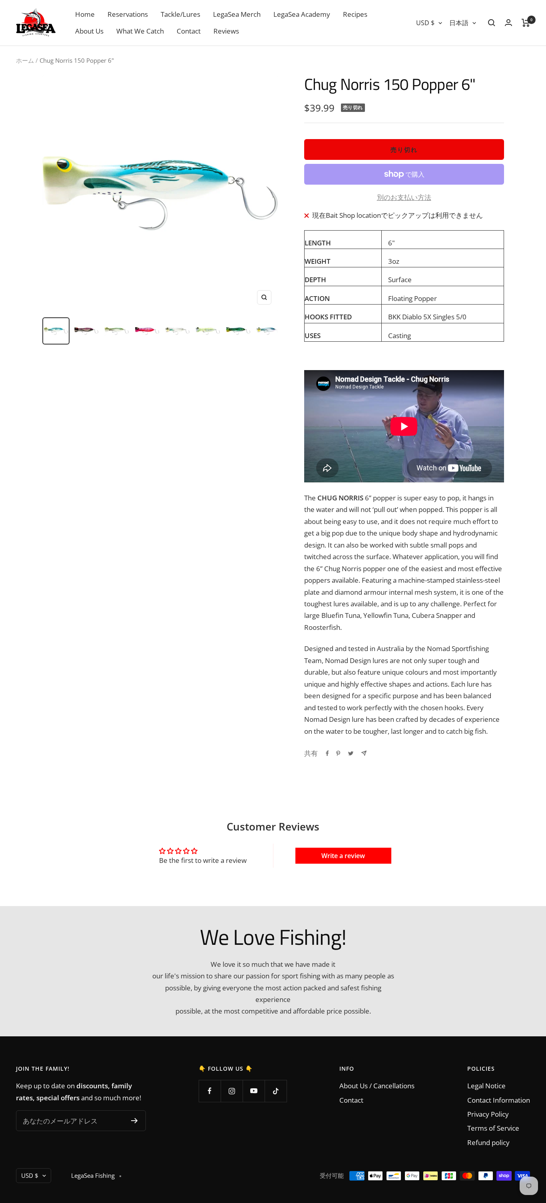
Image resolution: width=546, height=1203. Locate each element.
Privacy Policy (488, 1114)
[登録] (134, 1120)
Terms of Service (493, 1128)
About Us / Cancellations (376, 1085)
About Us (89, 31)
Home (85, 14)
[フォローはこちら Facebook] (210, 1091)
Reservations (128, 14)
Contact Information (498, 1100)
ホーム (25, 60)
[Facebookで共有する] (327, 753)
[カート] (526, 23)
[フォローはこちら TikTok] (276, 1091)
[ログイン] (508, 22)
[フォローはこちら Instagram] (232, 1091)
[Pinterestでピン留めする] (338, 753)
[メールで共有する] (364, 753)
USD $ (425, 22)
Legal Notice (486, 1085)
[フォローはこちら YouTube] (254, 1091)
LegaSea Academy (301, 14)
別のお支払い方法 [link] (404, 197)
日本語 (458, 22)
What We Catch (140, 31)
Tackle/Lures (180, 14)
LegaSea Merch (237, 14)
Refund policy (488, 1142)
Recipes (355, 14)
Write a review (343, 855)
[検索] (491, 22)
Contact (189, 31)
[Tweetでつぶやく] (350, 753)
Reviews (226, 31)
